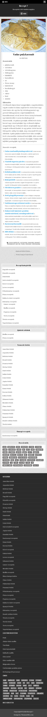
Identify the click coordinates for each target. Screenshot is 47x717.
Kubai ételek (7, 396)
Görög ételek (7, 367)
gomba (5, 452)
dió (24, 450)
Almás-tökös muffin (9, 641)
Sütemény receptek (10, 302)
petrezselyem (23, 457)
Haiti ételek (7, 370)
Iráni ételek (7, 378)
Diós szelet (7, 657)
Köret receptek (8, 284)
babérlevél (16, 243)
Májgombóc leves (9, 664)
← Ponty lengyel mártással (23, 254)
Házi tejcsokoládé (9, 649)
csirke (5, 450)
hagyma (18, 452)
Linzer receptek (9, 304)
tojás (27, 463)
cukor (19, 450)
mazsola (13, 455)
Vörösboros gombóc (13, 187)
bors (17, 447)
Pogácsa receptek (10, 312)
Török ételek (7, 424)
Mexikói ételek (8, 403)
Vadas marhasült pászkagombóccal (18, 151)
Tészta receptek (8, 319)
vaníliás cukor (7, 465)
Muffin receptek (9, 308)
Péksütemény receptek (11, 291)
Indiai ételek (7, 374)
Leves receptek (8, 287)
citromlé (38, 447)
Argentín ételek (8, 353)
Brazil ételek (7, 360)
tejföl (16, 463)
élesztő (35, 465)
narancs (31, 455)
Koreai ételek (7, 392)
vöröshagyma (36, 244)
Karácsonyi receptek (10, 435)
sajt (17, 460)
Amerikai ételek (8, 349)
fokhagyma (31, 243)
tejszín (22, 463)
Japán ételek (7, 381)
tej (11, 463)
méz (25, 455)
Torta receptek (9, 316)
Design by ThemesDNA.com (23, 715)
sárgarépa (40, 460)
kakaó (24, 452)
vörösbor (28, 244)
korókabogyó (11, 244)
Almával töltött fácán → (24, 251)
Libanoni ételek (8, 399)
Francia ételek (8, 363)
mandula (35, 452)
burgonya (24, 447)
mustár (18, 244)
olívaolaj (38, 455)
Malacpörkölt (10, 180)
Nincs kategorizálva (10, 576)
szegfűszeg (31, 460)
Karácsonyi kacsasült (13, 224)
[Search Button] (44, 2)
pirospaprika (33, 457)
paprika (5, 457)
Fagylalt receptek (9, 269)
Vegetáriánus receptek (11, 323)
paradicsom (13, 457)
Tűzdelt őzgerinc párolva (15, 162)
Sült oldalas (9, 232)
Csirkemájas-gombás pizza (12, 668)
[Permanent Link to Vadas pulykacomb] (23, 35)
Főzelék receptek (9, 273)
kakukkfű (37, 243)
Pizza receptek (8, 294)
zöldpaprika (27, 465)
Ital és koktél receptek (10, 280)
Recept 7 (23, 6)
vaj (32, 463)
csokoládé (12, 450)
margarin (6, 455)
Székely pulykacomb (13, 172)
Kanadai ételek (8, 385)
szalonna (23, 460)
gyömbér (11, 452)
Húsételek (24, 58)
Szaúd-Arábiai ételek (10, 421)
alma (4, 447)
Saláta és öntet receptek (11, 298)
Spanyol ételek (8, 417)
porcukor (6, 460)
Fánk (4, 638)
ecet (28, 450)
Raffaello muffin (8, 653)
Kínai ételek (7, 388)
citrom (31, 447)
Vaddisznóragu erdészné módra (17, 203)
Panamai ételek (8, 413)
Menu (6, 2)
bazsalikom (23, 243)
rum (12, 460)
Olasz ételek (7, 406)
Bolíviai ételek (8, 356)
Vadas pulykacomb (23, 54)
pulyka (23, 244)
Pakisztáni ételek (9, 410)
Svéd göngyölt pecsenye (14, 195)
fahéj (32, 450)
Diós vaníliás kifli (9, 660)
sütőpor (5, 463)
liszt (29, 452)
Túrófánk (6, 645)
